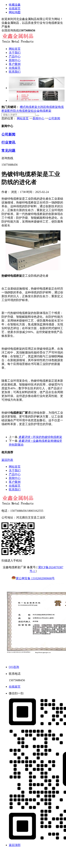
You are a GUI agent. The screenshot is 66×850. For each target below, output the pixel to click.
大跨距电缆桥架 (47, 106)
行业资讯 (8, 142)
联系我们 (15, 71)
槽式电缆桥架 (28, 106)
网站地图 (15, 12)
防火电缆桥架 (22, 110)
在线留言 (15, 8)
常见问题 (8, 150)
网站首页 (15, 48)
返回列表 (7, 459)
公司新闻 (54, 118)
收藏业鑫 (15, 4)
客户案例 (15, 64)
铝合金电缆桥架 (41, 110)
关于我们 (15, 52)
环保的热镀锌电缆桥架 (40, 437)
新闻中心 (15, 60)
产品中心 (15, 56)
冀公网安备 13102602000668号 (35, 578)
